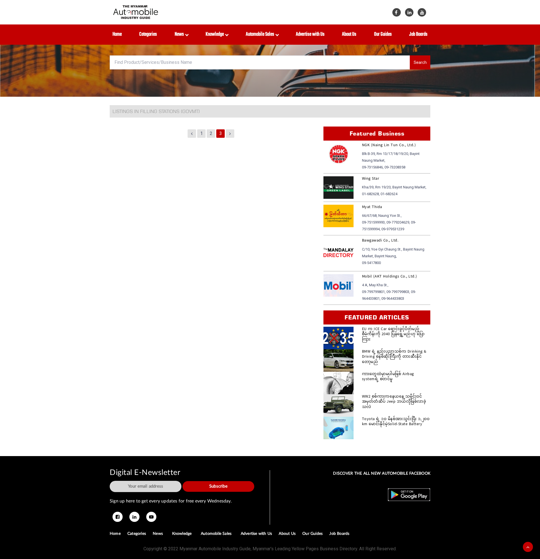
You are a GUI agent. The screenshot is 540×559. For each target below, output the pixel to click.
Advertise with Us (310, 34)
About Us (349, 34)
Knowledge (216, 34)
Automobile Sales (261, 34)
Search (420, 62)
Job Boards (418, 34)
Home (117, 34)
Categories (148, 34)
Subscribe (218, 486)
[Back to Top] (528, 547)
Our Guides (383, 34)
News (180, 34)
